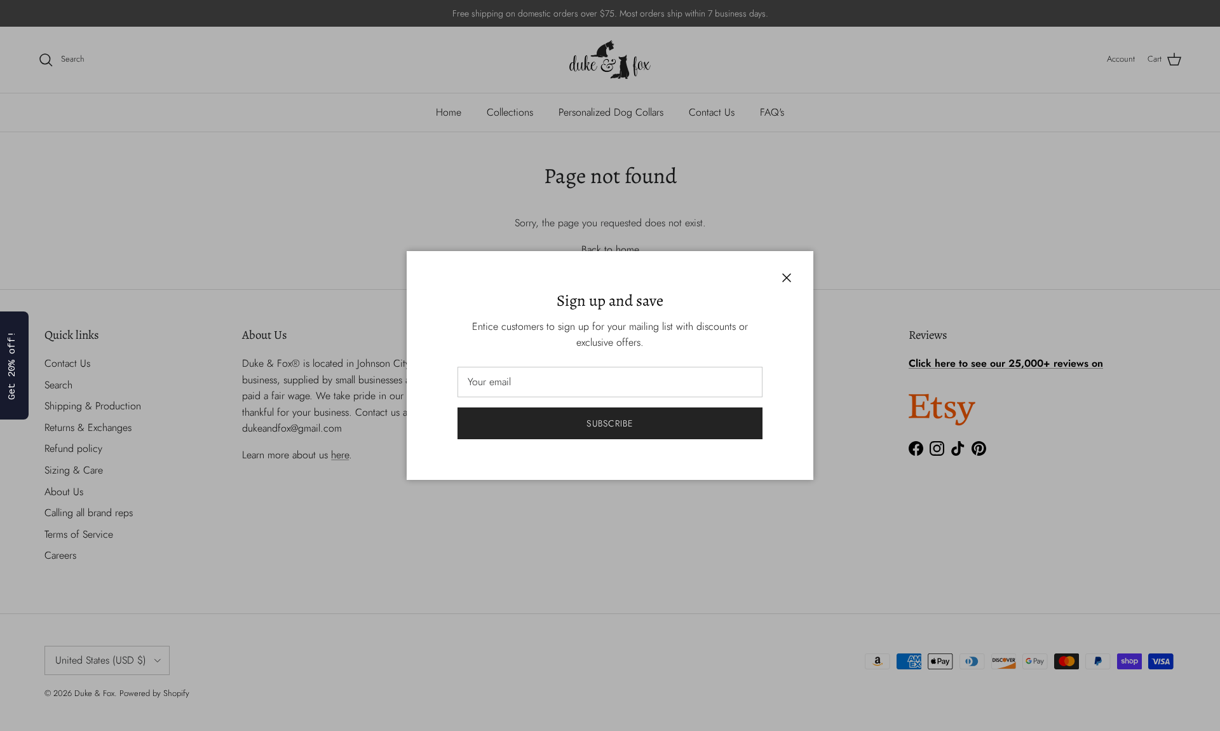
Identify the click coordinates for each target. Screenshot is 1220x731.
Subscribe (609, 423)
